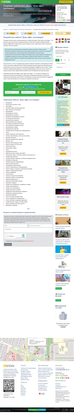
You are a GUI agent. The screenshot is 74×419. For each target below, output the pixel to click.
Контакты (66, 124)
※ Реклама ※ (42, 409)
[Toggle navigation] (35, 2)
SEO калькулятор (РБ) (43, 371)
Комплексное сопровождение (28, 368)
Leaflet (64, 360)
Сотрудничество (42, 388)
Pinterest (23, 395)
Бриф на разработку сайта (44, 374)
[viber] (65, 60)
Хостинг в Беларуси (43, 383)
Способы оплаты (42, 378)
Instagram (23, 393)
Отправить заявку (45, 92)
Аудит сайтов (24, 378)
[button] (36, 348)
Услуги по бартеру (42, 390)
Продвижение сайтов (26, 374)
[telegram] (69, 60)
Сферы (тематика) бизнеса (45, 368)
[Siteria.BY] (6, 2)
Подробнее (60, 124)
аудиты (14, 372)
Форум (22, 386)
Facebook (23, 390)
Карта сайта (58, 388)
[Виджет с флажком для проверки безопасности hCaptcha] (15, 236)
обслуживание (11, 374)
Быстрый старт (24, 369)
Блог (22, 385)
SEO (6, 372)
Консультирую (13, 371)
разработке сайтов (11, 63)
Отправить (8, 244)
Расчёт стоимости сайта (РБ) (45, 369)
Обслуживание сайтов (26, 376)
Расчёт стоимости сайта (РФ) (45, 373)
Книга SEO (23, 388)
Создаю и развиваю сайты (10, 369)
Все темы (58, 300)
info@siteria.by (62, 380)
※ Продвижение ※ (33, 409)
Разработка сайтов (25, 371)
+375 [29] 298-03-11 (62, 9)
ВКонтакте (23, 391)
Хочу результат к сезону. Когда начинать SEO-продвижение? (62, 256)
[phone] (57, 60)
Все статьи (58, 288)
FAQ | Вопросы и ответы (44, 376)
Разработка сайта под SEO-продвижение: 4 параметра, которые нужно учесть (62, 241)
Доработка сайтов (25, 373)
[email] (61, 60)
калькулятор (46, 33)
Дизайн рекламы (25, 379)
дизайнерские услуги (8, 377)
